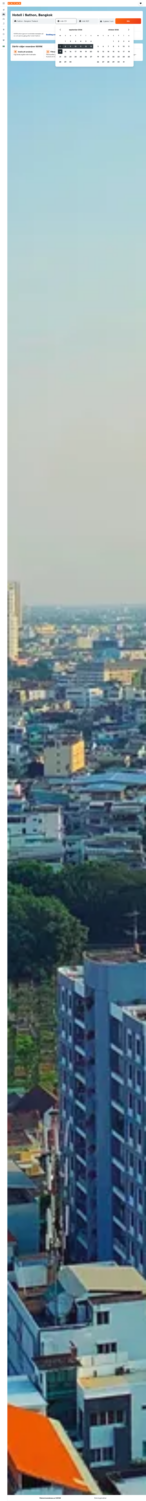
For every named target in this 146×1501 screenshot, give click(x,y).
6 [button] (103, 46)
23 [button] (70, 57)
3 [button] (75, 41)
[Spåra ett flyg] (3, 34)
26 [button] (86, 57)
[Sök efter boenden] (3, 14)
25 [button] (81, 57)
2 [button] (70, 41)
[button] (3, 3)
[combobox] (35, 21)
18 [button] (81, 51)
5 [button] (85, 41)
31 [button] (124, 62)
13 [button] (91, 46)
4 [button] (80, 41)
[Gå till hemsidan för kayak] (14, 3)
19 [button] (86, 51)
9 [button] (70, 46)
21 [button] (60, 57)
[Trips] (3, 40)
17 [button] (75, 51)
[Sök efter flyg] (3, 10)
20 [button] (91, 51)
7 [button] (60, 46)
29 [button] (65, 62)
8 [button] (65, 46)
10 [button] (76, 46)
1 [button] (65, 41)
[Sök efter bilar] (3, 19)
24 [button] (76, 57)
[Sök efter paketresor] (3, 23)
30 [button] (70, 62)
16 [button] (70, 51)
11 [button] (80, 46)
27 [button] (91, 57)
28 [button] (60, 62)
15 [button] (65, 51)
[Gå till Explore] (3, 29)
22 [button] (65, 57)
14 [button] (60, 51)
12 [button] (86, 46)
